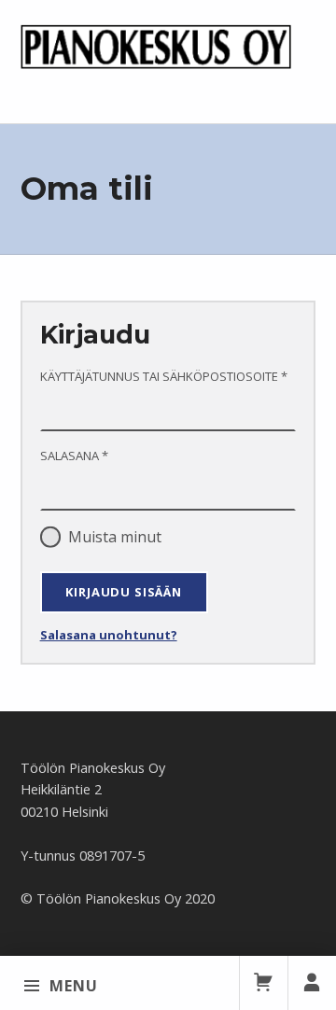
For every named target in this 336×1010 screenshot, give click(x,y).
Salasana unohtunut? (108, 634)
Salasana (105, 455)
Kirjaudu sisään (123, 591)
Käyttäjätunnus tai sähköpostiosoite (168, 376)
